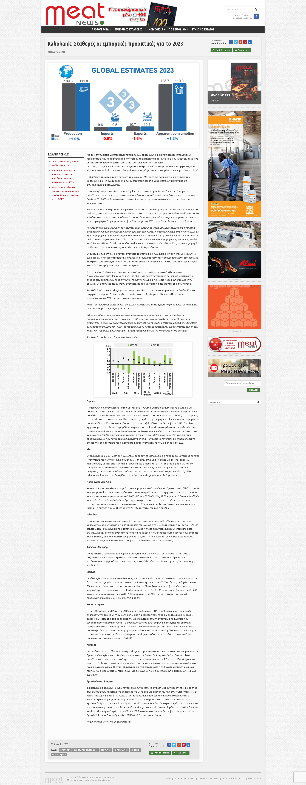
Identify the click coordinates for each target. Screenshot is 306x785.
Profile (168, 779)
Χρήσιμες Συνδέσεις (242, 18)
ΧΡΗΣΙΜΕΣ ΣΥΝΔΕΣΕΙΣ (208, 779)
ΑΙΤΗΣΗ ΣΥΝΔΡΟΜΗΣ (184, 779)
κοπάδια (135, 750)
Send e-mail (242, 50)
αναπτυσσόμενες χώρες (85, 750)
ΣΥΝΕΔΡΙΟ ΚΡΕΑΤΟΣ (203, 29)
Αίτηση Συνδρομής (243, 15)
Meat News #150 (220, 95)
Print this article (221, 50)
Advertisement (234, 280)
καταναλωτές (121, 750)
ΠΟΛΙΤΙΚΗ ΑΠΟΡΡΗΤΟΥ (233, 779)
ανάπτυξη (65, 750)
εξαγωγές (105, 750)
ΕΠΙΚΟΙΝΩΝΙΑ (254, 779)
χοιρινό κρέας (59, 754)
